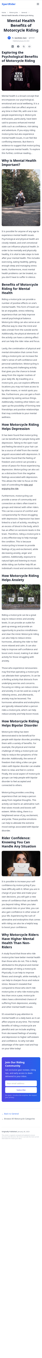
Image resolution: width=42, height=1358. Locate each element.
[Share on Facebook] (18, 46)
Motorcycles (13, 12)
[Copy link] (24, 46)
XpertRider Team (21, 38)
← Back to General (10, 1113)
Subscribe (21, 1090)
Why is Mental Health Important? (19, 162)
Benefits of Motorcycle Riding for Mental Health (20, 288)
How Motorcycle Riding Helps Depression (20, 426)
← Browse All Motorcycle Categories (18, 1118)
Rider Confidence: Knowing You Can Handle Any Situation (19, 842)
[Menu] (38, 4)
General (24, 12)
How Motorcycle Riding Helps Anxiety (20, 577)
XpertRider (9, 4)
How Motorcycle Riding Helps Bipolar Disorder (20, 723)
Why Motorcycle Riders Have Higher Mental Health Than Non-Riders (20, 940)
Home (4, 12)
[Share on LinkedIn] (12, 46)
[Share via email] (29, 46)
